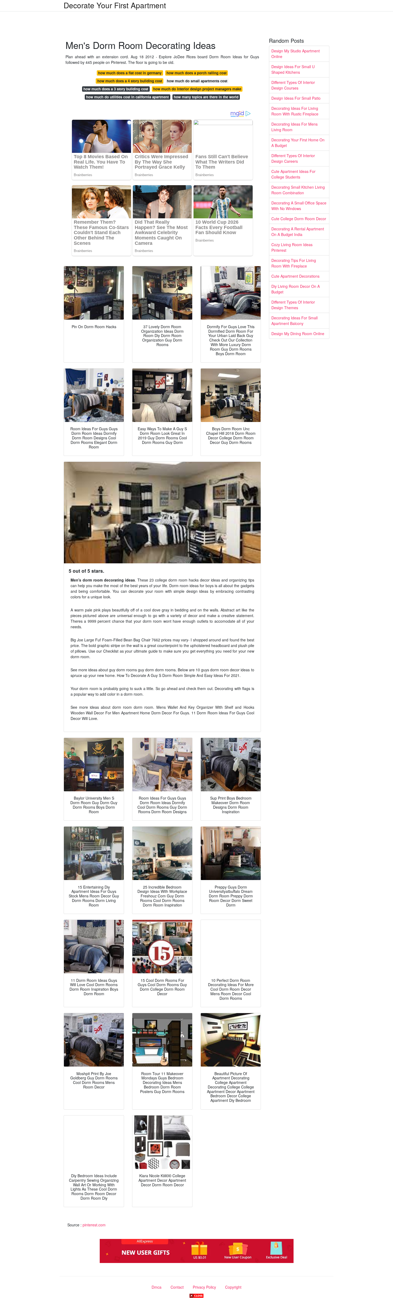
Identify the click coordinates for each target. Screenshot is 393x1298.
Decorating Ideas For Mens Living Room (294, 126)
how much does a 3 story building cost (115, 88)
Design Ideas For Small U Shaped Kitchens (293, 69)
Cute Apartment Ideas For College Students (293, 174)
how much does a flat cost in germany (129, 72)
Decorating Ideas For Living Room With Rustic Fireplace (294, 111)
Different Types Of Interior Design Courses (293, 85)
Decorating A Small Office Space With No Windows (298, 205)
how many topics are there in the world (206, 96)
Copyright (233, 1287)
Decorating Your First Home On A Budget (298, 142)
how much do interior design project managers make (197, 88)
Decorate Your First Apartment (115, 5)
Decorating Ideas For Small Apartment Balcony (294, 320)
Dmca (156, 1287)
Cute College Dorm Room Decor (298, 218)
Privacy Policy (204, 1287)
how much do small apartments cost (197, 80)
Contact (177, 1287)
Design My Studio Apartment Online (295, 53)
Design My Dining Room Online (297, 333)
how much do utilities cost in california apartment (127, 96)
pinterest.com (94, 1224)
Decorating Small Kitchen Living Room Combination (298, 189)
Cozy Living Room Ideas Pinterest (292, 247)
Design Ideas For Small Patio (296, 98)
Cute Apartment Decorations (295, 276)
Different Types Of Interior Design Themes (293, 304)
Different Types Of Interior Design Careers (293, 158)
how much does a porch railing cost (196, 72)
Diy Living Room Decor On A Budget (295, 289)
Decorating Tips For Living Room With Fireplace (293, 263)
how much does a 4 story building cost (129, 80)
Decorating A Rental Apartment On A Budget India (297, 231)
